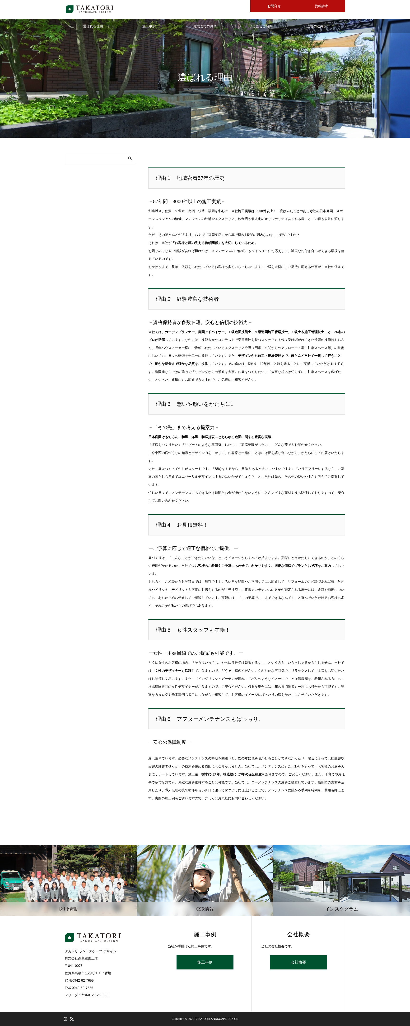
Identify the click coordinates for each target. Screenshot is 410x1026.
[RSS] (72, 1018)
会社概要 (298, 962)
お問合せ (274, 6)
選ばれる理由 (93, 26)
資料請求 (321, 6)
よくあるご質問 (261, 26)
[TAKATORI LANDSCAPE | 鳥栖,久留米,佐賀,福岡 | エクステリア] (90, 9)
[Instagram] (65, 1018)
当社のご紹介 (317, 26)
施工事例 (149, 26)
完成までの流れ (205, 26)
